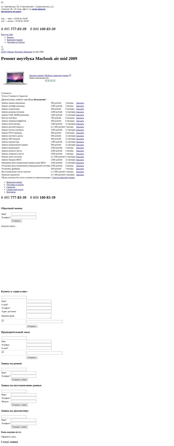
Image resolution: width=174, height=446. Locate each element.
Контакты (11, 192)
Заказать (80, 103)
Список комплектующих (63, 177)
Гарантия (11, 187)
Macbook (28, 52)
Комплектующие (15, 40)
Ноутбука (19, 52)
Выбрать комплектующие (57, 75)
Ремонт (10, 37)
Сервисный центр (15, 189)
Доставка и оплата (15, 184)
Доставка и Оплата (16, 42)
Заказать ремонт (36, 75)
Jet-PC (4, 52)
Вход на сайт (7, 34)
